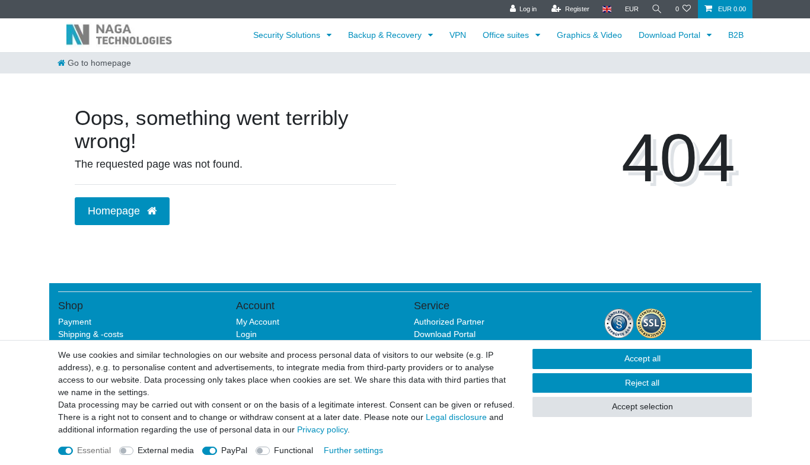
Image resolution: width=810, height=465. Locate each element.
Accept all (642, 358)
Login (246, 334)
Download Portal (671, 35)
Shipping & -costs (90, 334)
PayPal (234, 450)
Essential (94, 450)
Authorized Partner (449, 321)
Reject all (642, 382)
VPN (457, 35)
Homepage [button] (115, 211)
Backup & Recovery (386, 35)
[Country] (607, 9)
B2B (736, 35)
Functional (293, 450)
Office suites (507, 35)
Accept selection (642, 406)
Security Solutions (288, 35)
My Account (257, 321)
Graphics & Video (589, 35)
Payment (74, 321)
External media (166, 450)
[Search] (657, 9)
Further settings (353, 450)
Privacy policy (322, 429)
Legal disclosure (456, 417)
